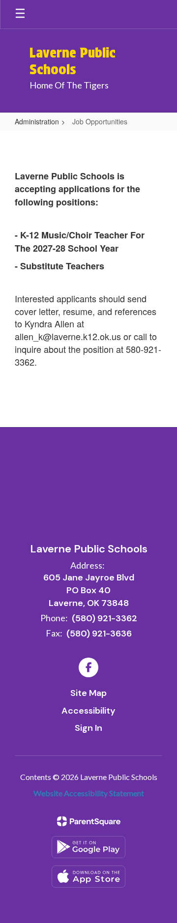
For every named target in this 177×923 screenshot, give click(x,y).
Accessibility (88, 711)
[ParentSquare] (89, 821)
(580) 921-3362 (104, 618)
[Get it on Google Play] (88, 847)
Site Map (88, 693)
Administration (37, 121)
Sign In (88, 728)
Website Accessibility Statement (88, 793)
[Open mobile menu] (20, 14)
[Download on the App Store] (88, 876)
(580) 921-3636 (99, 633)
